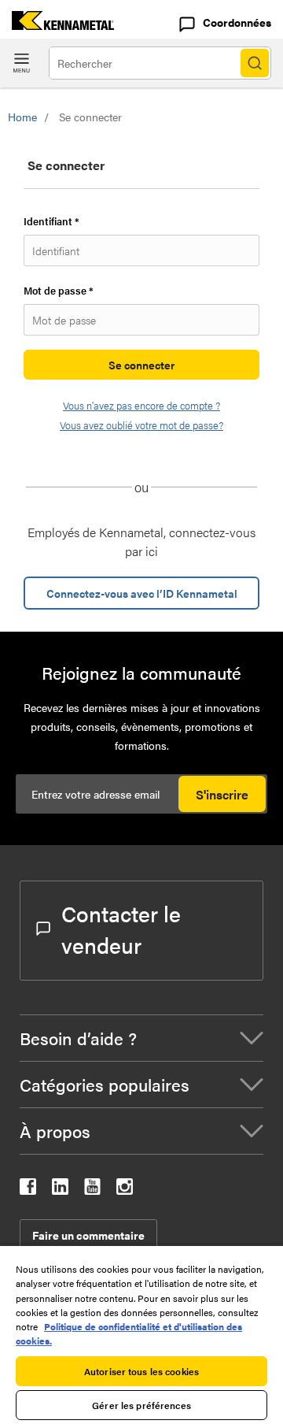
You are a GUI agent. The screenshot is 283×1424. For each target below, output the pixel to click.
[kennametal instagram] (124, 1190)
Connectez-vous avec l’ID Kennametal (141, 593)
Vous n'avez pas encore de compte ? (141, 405)
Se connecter (141, 365)
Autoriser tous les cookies (141, 1371)
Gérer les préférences (141, 1405)
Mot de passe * (59, 290)
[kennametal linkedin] (60, 1190)
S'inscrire (222, 794)
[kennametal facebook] (28, 1190)
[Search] (255, 63)
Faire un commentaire (88, 1235)
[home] (57, 25)
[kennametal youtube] (92, 1190)
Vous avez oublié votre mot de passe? (141, 424)
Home (22, 116)
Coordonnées (237, 22)
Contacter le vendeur (121, 928)
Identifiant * (51, 220)
